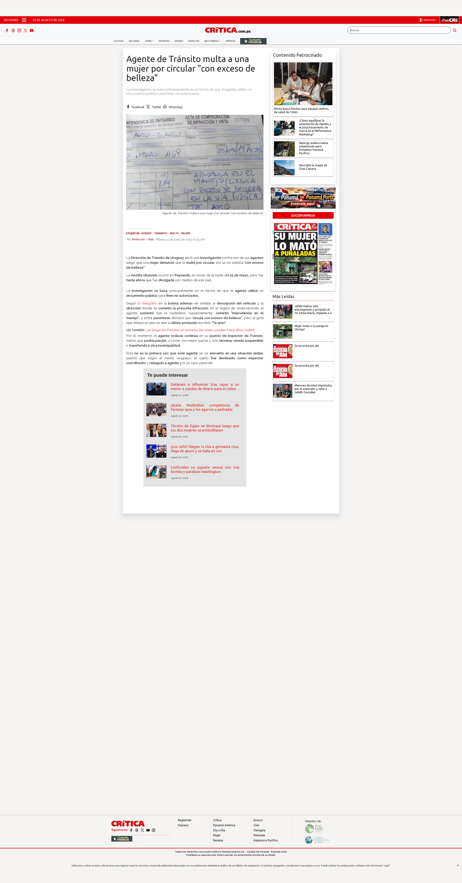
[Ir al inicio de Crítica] (229, 30)
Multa (174, 233)
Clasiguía (259, 830)
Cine (256, 825)
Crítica (217, 820)
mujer (185, 233)
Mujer (217, 835)
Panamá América (224, 825)
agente (146, 233)
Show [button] (148, 41)
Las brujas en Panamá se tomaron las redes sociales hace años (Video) (200, 330)
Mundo (179, 41)
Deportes (164, 41)
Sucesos (119, 41)
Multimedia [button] (211, 41)
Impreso (230, 41)
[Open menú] (24, 20)
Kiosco (258, 820)
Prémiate (259, 835)
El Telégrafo (147, 303)
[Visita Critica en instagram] (153, 829)
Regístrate (184, 820)
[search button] (455, 30)
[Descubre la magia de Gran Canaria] (284, 167)
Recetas (218, 840)
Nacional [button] (134, 41)
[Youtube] (31, 30)
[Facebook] (7, 30)
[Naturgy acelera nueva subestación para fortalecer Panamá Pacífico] (284, 148)
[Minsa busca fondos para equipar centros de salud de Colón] (303, 83)
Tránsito (160, 233)
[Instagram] (20, 30)
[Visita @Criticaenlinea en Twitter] (137, 829)
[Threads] (13, 30)
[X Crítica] (26, 30)
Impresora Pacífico (266, 840)
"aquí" (386, 865)
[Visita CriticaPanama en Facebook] (131, 829)
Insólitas (193, 41)
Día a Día (219, 830)
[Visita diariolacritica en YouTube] (148, 829)
